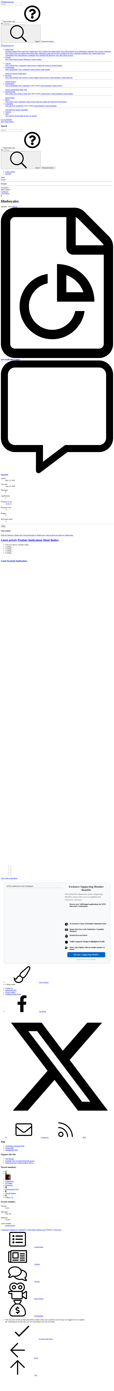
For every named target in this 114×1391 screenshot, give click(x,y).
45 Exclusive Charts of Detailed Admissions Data (88, 924)
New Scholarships (11, 86)
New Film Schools (67, 51)
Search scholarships (12, 90)
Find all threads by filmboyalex (34, 535)
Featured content (11, 51)
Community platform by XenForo (23, 1230)
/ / (8, 504)
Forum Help (9, 1148)
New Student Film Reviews (45, 55)
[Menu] (2, 44)
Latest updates (45, 69)
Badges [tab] (55, 540)
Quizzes (8, 112)
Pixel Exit (57, 1230)
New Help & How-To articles (15, 53)
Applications (9, 67)
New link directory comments (24, 55)
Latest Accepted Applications (14, 561)
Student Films (10, 92)
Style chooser (44, 982)
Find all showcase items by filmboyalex (59, 535)
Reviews (8, 76)
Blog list (39, 102)
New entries (9, 102)
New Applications (31, 51)
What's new (9, 49)
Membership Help (11, 1150)
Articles (8, 63)
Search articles (57, 65)
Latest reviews (31, 65)
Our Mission (9, 1159)
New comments (20, 65)
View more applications (9, 878)
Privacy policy (10, 992)
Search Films (9, 98)
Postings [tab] (22, 540)
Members (27, 59)
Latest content (35, 69)
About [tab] (46, 540)
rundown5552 (10, 1225)
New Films (9, 94)
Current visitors (36, 59)
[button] (32, 21)
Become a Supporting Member (86, 955)
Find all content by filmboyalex (12, 535)
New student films (95, 53)
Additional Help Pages (13, 994)
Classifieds (9, 104)
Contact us (4, 192)
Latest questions (55, 78)
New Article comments (103, 51)
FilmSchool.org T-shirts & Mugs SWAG (19, 1163)
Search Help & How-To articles (26, 116)
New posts (21, 51)
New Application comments (84, 51)
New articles (9, 116)
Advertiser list (10, 110)
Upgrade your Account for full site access (19, 1161)
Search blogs (62, 102)
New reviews (23, 78)
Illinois (14, 207)
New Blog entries (54, 51)
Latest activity (51, 53)
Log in (3, 180)
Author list (40, 65)
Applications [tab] (35, 540)
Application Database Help (14, 1146)
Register (8, 174)
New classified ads (62, 53)
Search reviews (10, 82)
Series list (48, 65)
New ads (8, 106)
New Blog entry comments (36, 53)
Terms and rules (10, 990)
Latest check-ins (67, 78)
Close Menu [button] (5, 194)
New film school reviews (64, 55)
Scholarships (9, 84)
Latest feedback (39, 106)
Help (7, 114)
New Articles (43, 51)
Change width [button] (10, 984)
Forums (8, 57)
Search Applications (19, 73)
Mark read (23, 90)
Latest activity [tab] (9, 540)
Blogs (7, 100)
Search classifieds (22, 110)
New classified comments (79, 53)
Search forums (18, 59)
